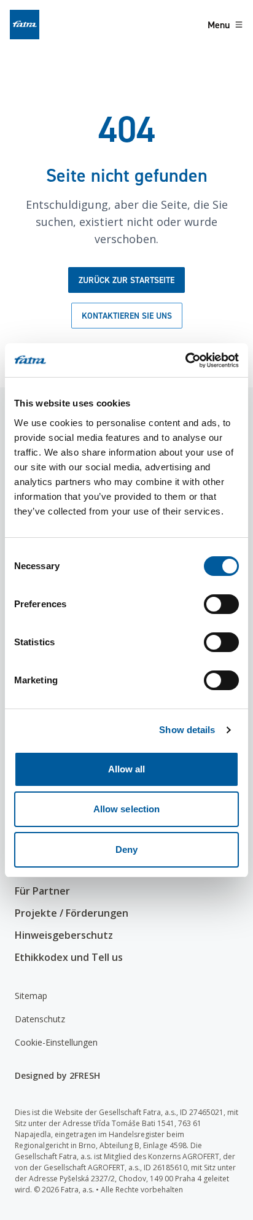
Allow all (127, 769)
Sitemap (31, 995)
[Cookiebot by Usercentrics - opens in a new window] (185, 360)
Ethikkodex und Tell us (69, 957)
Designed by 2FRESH (57, 1075)
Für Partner (42, 891)
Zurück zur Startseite (126, 280)
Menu (219, 24)
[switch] (221, 604)
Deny (126, 849)
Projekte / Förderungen (71, 913)
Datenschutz (40, 1019)
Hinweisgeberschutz (64, 935)
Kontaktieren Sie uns (127, 315)
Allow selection (126, 809)
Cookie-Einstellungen (56, 1042)
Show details (187, 730)
